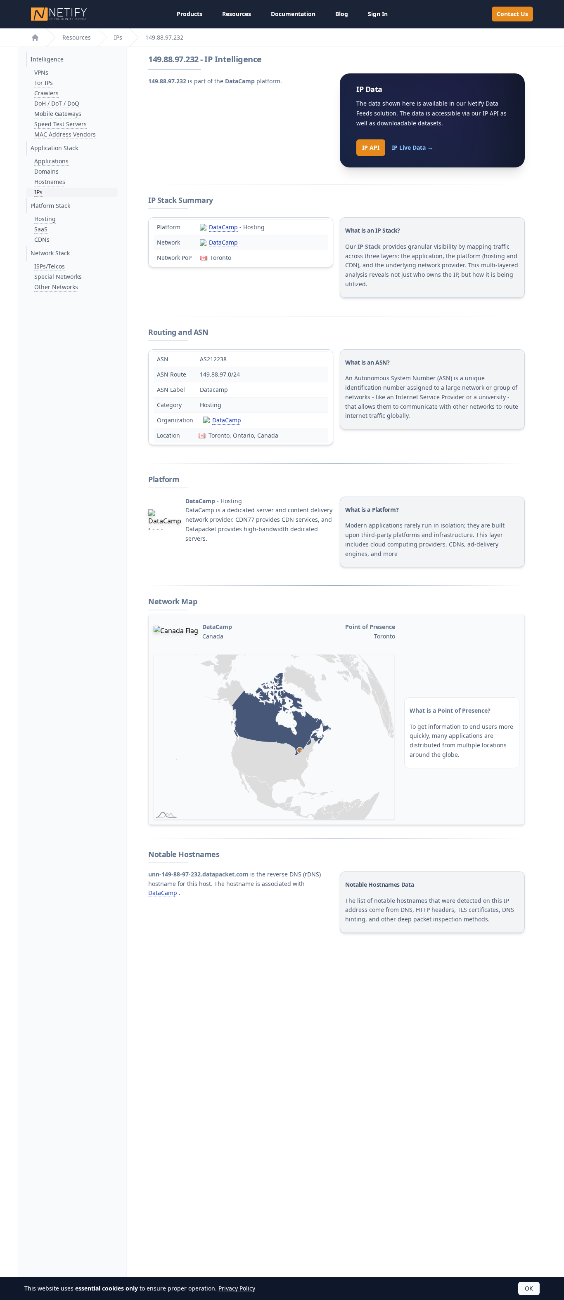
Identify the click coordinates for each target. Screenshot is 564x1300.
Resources (236, 14)
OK (529, 1288)
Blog (341, 14)
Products (189, 14)
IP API (370, 147)
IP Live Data (412, 147)
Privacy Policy (236, 1288)
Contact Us (512, 14)
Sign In (378, 14)
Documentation (293, 14)
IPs (118, 37)
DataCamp (223, 227)
